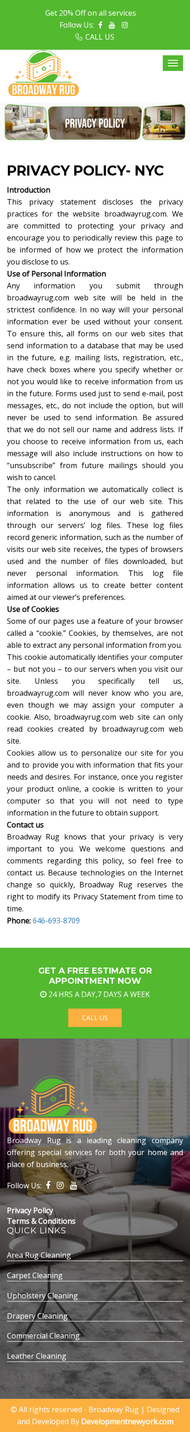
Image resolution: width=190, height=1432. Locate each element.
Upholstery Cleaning (42, 1296)
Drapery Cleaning (37, 1316)
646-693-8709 (56, 921)
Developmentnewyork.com (127, 1421)
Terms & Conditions (41, 1221)
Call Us (95, 1017)
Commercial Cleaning (43, 1336)
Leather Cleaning (36, 1356)
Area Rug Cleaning (39, 1255)
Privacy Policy (30, 1210)
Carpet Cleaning (35, 1275)
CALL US (99, 37)
